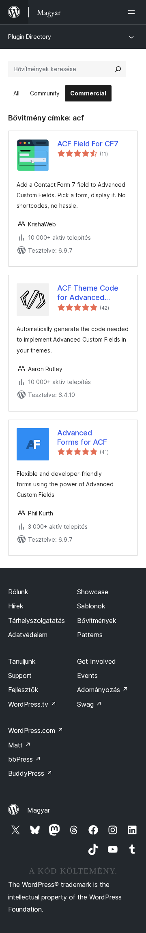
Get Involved (96, 661)
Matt (19, 745)
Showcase (92, 592)
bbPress (24, 759)
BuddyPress (30, 773)
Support (20, 675)
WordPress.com (35, 730)
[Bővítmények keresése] (118, 69)
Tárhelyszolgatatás (36, 620)
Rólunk (18, 592)
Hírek (16, 606)
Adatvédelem (27, 635)
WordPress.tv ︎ (32, 704)
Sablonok (91, 606)
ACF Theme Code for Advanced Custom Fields (87, 293)
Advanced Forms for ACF (82, 437)
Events (87, 675)
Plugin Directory (29, 36)
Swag (89, 704)
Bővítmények (96, 620)
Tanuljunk (22, 661)
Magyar (38, 810)
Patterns (90, 635)
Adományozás (102, 690)
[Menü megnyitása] (133, 12)
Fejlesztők (23, 690)
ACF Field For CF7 (87, 143)
